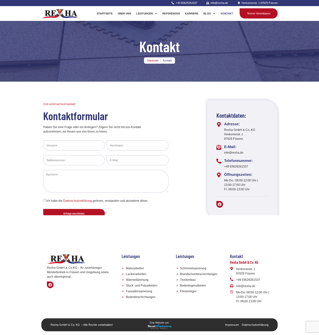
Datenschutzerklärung (77, 200)
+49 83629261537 (248, 279)
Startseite (105, 13)
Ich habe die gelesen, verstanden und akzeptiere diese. (97, 200)
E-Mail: (230, 147)
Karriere (191, 13)
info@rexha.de (245, 286)
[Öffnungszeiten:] (218, 174)
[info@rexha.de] (231, 285)
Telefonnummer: (238, 161)
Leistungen (144, 13)
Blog (207, 13)
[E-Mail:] (218, 147)
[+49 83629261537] (231, 279)
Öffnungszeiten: (238, 174)
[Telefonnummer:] (218, 161)
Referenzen (171, 13)
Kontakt (227, 13)
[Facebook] (219, 204)
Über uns (124, 13)
